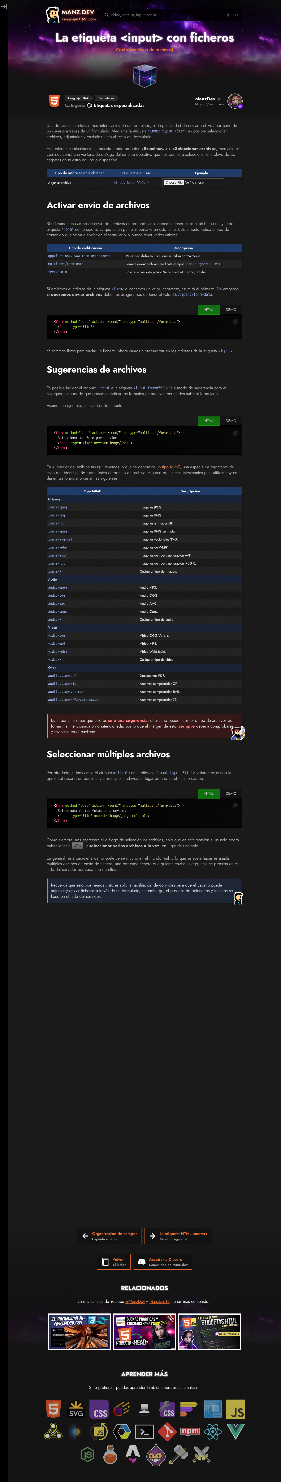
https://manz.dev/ (209, 104)
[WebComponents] (121, 1431)
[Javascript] (235, 1409)
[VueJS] (235, 1431)
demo (231, 309)
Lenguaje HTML (78, 98)
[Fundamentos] (213, 1409)
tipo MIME (171, 467)
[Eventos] (76, 1431)
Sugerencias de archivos (96, 369)
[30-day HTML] (110, 1454)
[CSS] (99, 1409)
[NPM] (190, 1431)
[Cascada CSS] (144, 1409)
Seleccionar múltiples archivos (108, 754)
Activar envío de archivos (98, 205)
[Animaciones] (121, 1409)
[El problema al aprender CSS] (79, 1332)
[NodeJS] (87, 1454)
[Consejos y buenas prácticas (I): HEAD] (144, 1332)
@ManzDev (135, 1301)
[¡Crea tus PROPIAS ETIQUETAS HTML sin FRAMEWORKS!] (209, 1332)
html (209, 309)
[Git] (167, 1431)
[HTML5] (53, 1409)
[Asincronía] (99, 1431)
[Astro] (133, 1454)
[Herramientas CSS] (167, 1409)
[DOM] (53, 1431)
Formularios (106, 98)
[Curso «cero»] (190, 1409)
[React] (213, 1431)
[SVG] (76, 1409)
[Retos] (201, 1454)
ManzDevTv (159, 1301)
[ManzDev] (235, 101)
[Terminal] (144, 1431)
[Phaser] (156, 1454)
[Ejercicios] (178, 1454)
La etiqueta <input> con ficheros (144, 37)
